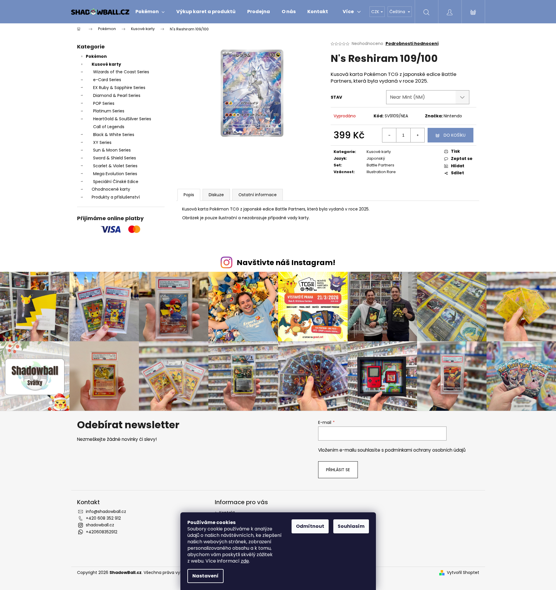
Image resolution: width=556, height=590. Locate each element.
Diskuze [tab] (216, 195)
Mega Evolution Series (115, 174)
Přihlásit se (338, 470)
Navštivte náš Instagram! (286, 262)
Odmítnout (310, 526)
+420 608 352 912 (103, 518)
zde (245, 561)
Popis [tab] (189, 195)
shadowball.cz (100, 525)
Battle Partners (380, 165)
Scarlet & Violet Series (115, 166)
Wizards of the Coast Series (121, 72)
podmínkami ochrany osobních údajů (425, 450)
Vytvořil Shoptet (463, 572)
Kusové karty (106, 64)
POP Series (103, 103)
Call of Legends (108, 127)
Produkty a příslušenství (116, 197)
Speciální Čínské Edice (115, 182)
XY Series (102, 142)
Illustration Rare (381, 172)
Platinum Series (108, 111)
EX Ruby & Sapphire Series (119, 87)
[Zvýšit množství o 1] (417, 135)
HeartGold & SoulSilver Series (122, 119)
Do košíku (455, 135)
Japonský (376, 158)
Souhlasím (351, 526)
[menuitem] (150, 11)
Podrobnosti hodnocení (412, 43)
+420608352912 (101, 532)
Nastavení (205, 575)
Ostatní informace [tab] (257, 195)
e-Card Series (107, 80)
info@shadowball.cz (106, 511)
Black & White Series (113, 135)
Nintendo (453, 116)
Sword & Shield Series (114, 158)
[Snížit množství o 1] (389, 135)
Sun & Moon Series (112, 150)
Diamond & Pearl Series (116, 95)
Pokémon (96, 56)
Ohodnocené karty (111, 189)
